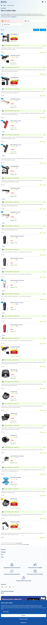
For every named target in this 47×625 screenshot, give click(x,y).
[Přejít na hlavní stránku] (4, 2)
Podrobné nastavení (23, 619)
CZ (3, 592)
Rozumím (23, 615)
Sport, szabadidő (26, 544)
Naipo (5, 5)
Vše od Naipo (3, 8)
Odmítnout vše (23, 622)
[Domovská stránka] (1, 5)
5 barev (3, 246)
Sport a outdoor (10, 5)
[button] (23, 550)
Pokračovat (14, 16)
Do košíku (44, 52)
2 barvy (3, 131)
